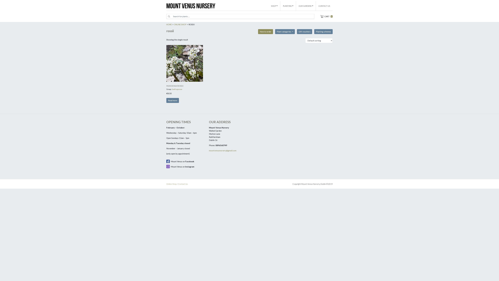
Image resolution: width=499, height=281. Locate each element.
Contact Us (324, 6)
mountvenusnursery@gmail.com (222, 150)
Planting (287, 6)
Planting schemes (323, 31)
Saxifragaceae (177, 89)
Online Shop (171, 184)
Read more (172, 100)
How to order (265, 31)
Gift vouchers (304, 31)
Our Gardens (305, 6)
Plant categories (284, 31)
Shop (273, 6)
